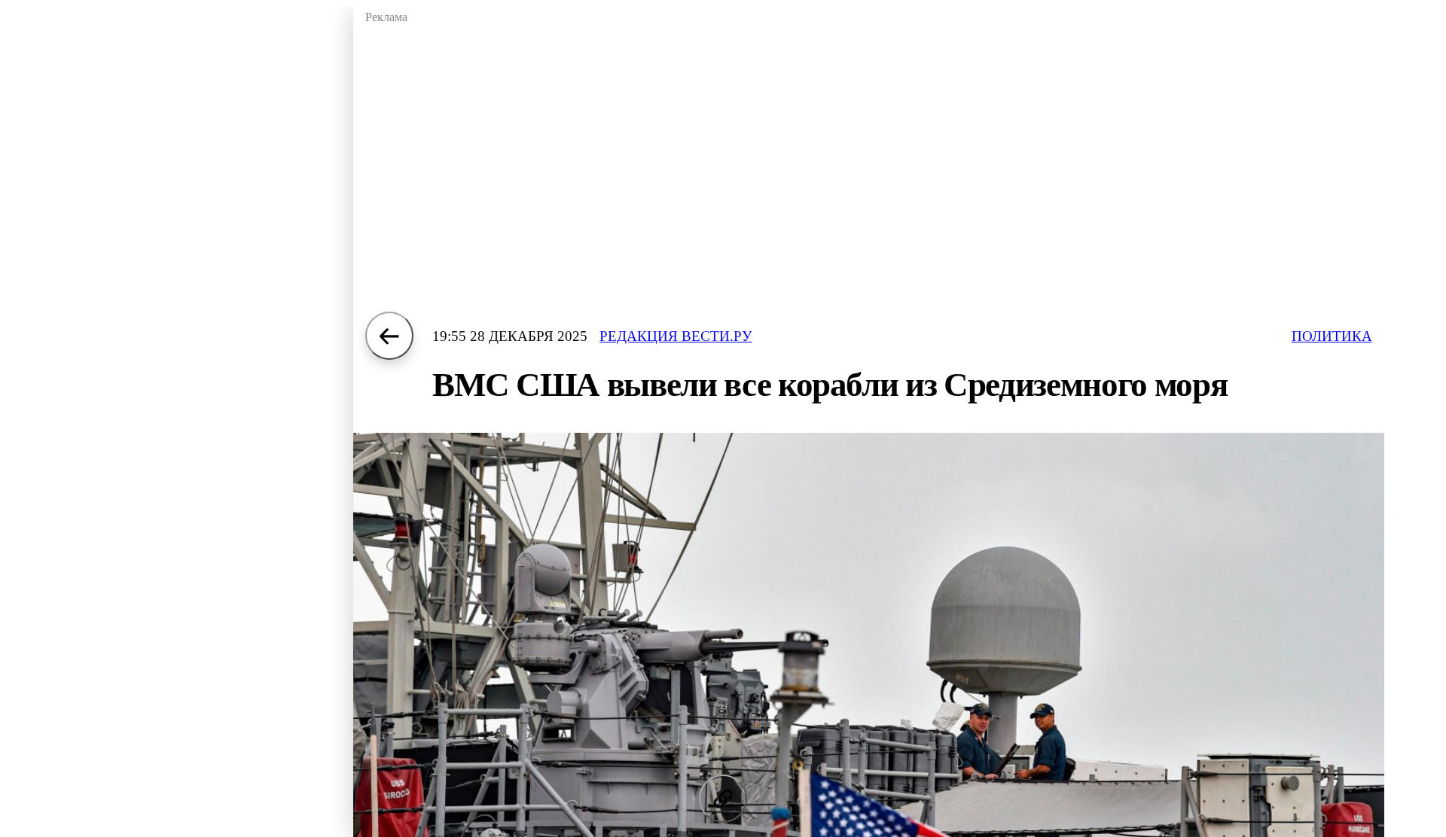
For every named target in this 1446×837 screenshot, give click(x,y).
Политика (1332, 336)
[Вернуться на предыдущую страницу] (389, 336)
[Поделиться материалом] (723, 799)
